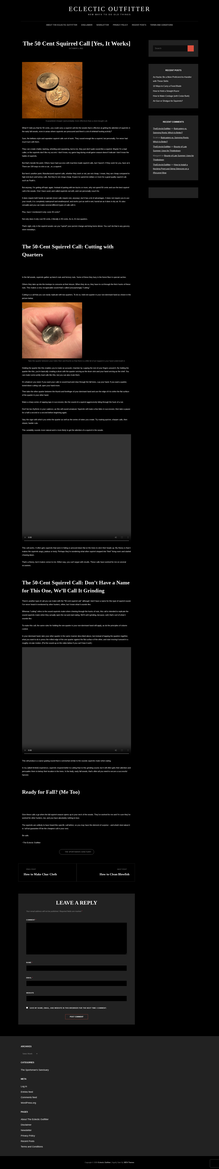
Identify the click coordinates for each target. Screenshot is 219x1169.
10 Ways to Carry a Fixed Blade (167, 86)
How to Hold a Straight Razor (166, 91)
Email (29, 978)
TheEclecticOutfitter (162, 129)
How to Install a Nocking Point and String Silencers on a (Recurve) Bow (171, 169)
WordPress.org (28, 1103)
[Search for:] (173, 48)
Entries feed (27, 1092)
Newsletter (102, 25)
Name (29, 962)
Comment (31, 920)
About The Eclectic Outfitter (61, 25)
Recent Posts (139, 25)
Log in (24, 1086)
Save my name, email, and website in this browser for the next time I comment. (68, 1008)
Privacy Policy (120, 25)
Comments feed (29, 1097)
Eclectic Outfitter (109, 8)
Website (30, 993)
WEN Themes (129, 1162)
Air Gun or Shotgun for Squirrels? (168, 101)
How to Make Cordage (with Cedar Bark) (171, 96)
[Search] (191, 48)
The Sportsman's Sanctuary (78, 852)
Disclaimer (86, 25)
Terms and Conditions (161, 25)
